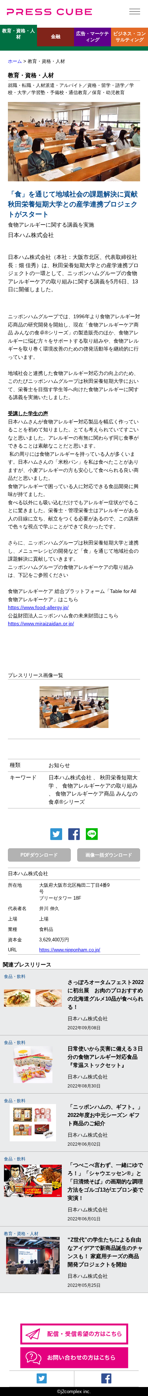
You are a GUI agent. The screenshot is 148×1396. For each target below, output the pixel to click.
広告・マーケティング (92, 36)
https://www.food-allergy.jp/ (38, 607)
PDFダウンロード (39, 855)
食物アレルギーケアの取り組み (100, 786)
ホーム (15, 61)
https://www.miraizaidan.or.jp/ (41, 623)
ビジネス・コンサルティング (129, 36)
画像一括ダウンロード (108, 855)
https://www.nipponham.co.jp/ (69, 949)
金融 (55, 36)
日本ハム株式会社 (70, 777)
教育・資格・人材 (18, 34)
